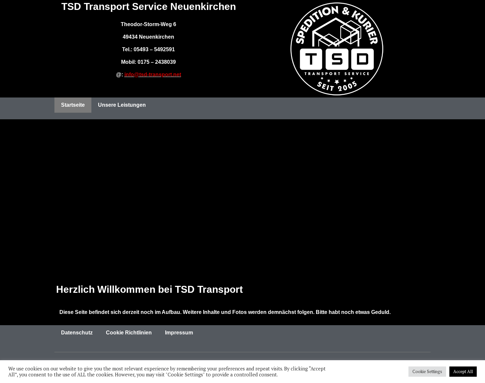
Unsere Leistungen (122, 105)
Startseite (73, 105)
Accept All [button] (463, 371)
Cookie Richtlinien (129, 332)
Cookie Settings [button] (427, 371)
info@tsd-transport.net (152, 74)
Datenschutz (77, 332)
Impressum (179, 332)
